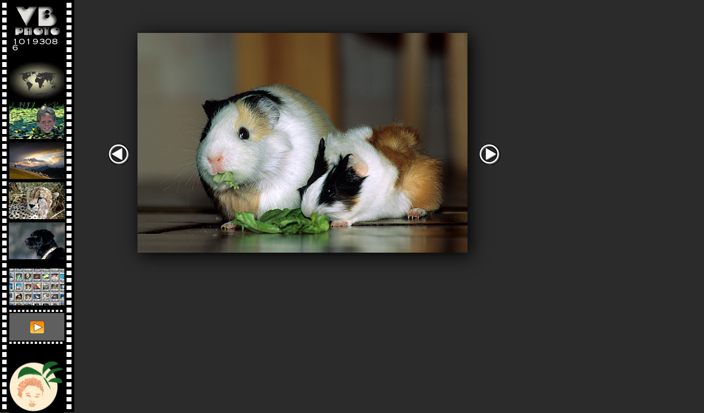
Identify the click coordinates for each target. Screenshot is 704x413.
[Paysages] (36, 158)
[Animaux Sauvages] (37, 198)
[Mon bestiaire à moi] (37, 238)
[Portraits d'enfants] (36, 117)
